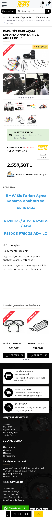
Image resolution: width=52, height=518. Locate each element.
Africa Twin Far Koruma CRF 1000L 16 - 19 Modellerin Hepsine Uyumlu (14, 343)
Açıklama (9, 187)
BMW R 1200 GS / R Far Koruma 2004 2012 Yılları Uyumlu (38, 343)
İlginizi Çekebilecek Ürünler (21, 305)
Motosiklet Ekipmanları (20, 17)
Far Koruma (42, 17)
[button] (19, 97)
